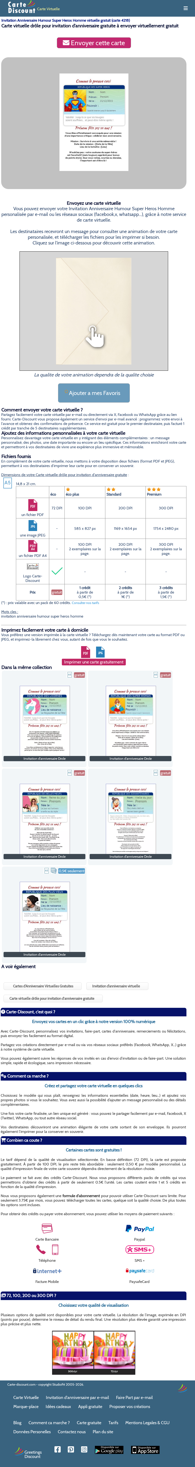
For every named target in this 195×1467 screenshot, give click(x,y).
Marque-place (26, 1406)
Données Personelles (32, 1432)
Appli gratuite (90, 1406)
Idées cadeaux (58, 1406)
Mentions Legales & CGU (147, 1423)
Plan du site (103, 1432)
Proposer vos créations (129, 1406)
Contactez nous (72, 1432)
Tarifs (113, 1423)
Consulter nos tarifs (85, 603)
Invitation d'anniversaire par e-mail (77, 1397)
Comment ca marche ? (49, 1423)
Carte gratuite (89, 1423)
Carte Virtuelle (26, 1397)
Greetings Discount (33, 1454)
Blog (17, 1423)
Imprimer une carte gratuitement (93, 662)
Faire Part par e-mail (134, 1397)
